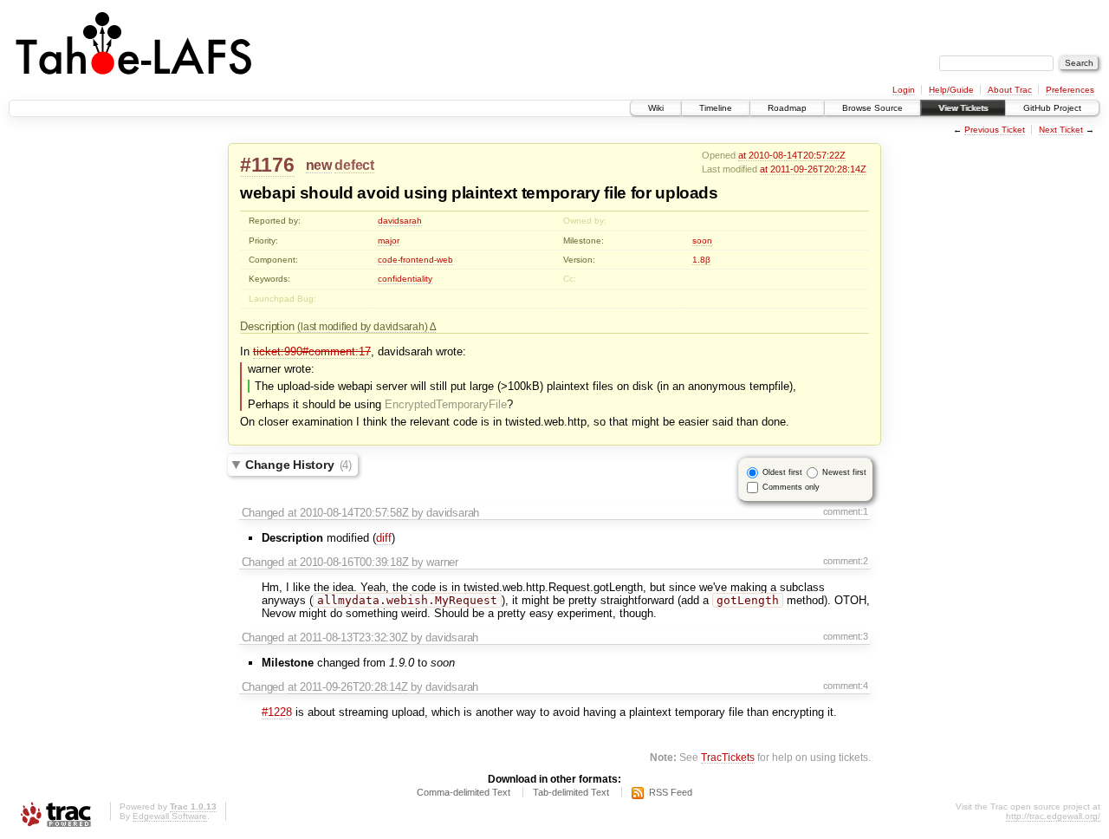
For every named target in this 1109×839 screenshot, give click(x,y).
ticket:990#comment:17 (312, 351)
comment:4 (845, 685)
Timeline (715, 108)
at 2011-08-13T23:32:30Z (348, 637)
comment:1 (845, 511)
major (388, 240)
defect (353, 165)
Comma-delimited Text (463, 792)
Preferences (1070, 89)
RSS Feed (670, 792)
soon (702, 240)
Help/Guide (951, 89)
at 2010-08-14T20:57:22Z (792, 155)
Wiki (656, 108)
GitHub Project (1052, 108)
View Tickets (963, 108)
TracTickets (728, 757)
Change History (298, 465)
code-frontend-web (415, 259)
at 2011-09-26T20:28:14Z (813, 169)
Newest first (844, 471)
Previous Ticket (994, 129)
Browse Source (872, 108)
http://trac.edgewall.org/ (1053, 816)
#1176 (267, 164)
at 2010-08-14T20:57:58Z (348, 512)
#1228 (277, 712)
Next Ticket (1061, 129)
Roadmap (787, 108)
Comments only (791, 486)
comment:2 (845, 561)
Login (903, 89)
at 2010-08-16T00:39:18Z (348, 562)
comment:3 (845, 636)
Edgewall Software (170, 816)
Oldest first (782, 471)
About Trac (1010, 89)
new (319, 165)
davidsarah (400, 220)
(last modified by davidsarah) (363, 326)
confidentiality (405, 278)
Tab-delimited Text (571, 792)
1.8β (701, 259)
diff (384, 537)
